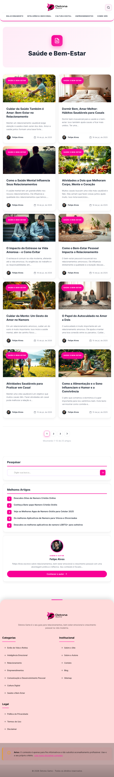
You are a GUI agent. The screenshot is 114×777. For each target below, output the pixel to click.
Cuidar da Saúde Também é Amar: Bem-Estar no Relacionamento (25, 112)
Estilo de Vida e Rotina (17, 648)
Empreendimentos (84, 16)
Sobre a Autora (71, 655)
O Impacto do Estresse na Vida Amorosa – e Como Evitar (27, 250)
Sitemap (68, 678)
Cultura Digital (63, 16)
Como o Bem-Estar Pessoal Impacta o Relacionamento (80, 250)
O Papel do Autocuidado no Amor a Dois (84, 317)
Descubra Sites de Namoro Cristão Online (35, 498)
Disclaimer (12, 729)
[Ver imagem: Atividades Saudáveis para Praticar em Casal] (29, 363)
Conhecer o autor (55, 574)
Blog (66, 670)
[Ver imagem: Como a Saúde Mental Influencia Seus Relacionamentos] (29, 160)
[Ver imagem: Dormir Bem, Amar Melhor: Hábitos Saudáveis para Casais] (85, 88)
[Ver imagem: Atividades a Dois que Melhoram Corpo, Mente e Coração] (85, 160)
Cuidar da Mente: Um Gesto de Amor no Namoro (27, 317)
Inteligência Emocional (39, 16)
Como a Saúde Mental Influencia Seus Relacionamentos (28, 182)
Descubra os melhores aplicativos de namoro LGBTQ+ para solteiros (48, 524)
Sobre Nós (102, 16)
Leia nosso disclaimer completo (48, 755)
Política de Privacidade (17, 714)
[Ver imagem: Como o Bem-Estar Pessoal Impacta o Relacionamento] (85, 228)
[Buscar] (103, 472)
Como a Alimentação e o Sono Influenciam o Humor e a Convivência (82, 387)
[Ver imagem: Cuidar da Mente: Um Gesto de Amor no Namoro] (29, 295)
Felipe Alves (57, 559)
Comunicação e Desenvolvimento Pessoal (26, 678)
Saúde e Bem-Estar (16, 693)
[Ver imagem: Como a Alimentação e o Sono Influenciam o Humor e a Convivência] (85, 363)
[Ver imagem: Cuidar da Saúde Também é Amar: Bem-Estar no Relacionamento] (29, 88)
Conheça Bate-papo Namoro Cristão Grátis (35, 504)
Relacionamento (14, 16)
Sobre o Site (69, 648)
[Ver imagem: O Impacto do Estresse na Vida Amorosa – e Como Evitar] (29, 228)
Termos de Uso (14, 721)
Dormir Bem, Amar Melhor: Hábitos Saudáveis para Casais (83, 110)
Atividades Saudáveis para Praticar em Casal (24, 385)
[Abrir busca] (108, 7)
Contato (67, 663)
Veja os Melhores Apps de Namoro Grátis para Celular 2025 (44, 511)
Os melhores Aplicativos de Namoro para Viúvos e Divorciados (45, 518)
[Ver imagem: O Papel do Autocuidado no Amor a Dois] (85, 295)
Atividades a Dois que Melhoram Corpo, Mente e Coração (84, 182)
